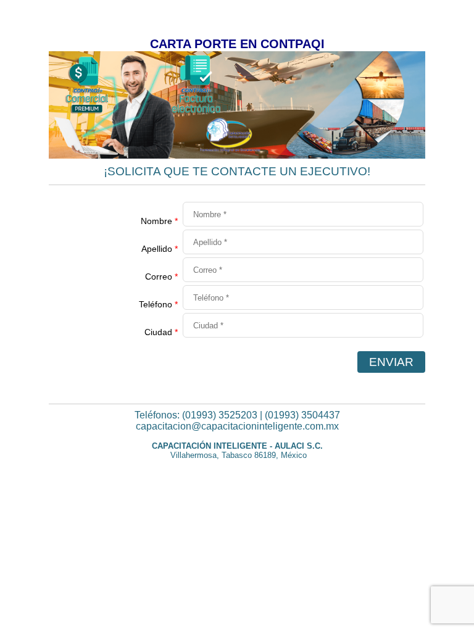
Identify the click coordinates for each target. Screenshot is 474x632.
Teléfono (158, 304)
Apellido (159, 249)
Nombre (159, 221)
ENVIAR (391, 362)
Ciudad (161, 332)
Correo (161, 276)
